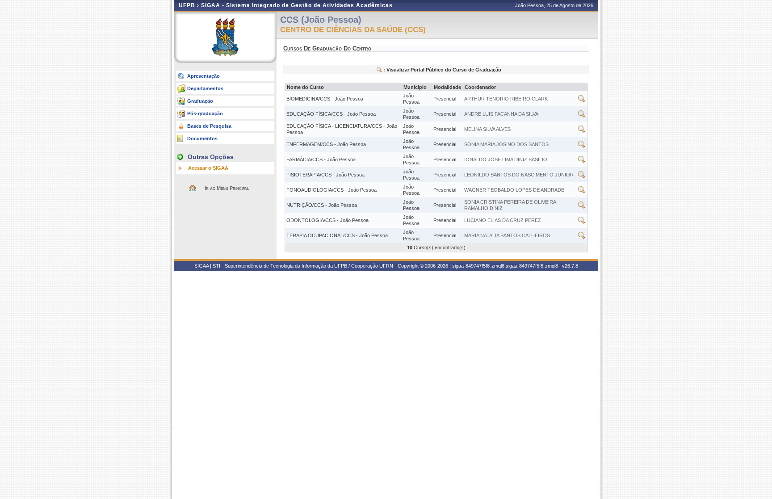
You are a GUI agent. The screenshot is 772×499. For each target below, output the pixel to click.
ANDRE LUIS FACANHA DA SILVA (501, 114)
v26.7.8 (570, 265)
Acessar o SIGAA (208, 168)
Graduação (200, 101)
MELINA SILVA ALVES (487, 129)
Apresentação (203, 76)
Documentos (202, 138)
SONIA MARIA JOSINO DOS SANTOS (506, 144)
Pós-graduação (205, 113)
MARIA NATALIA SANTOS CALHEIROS (507, 235)
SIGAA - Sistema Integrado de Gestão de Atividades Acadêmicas (297, 5)
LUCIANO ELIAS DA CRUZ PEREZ (502, 220)
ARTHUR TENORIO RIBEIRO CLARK (506, 98)
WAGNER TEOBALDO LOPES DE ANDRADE (514, 190)
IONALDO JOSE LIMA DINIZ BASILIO (505, 159)
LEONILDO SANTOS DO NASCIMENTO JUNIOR (519, 174)
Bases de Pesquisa (209, 126)
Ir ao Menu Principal (227, 188)
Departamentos (205, 88)
